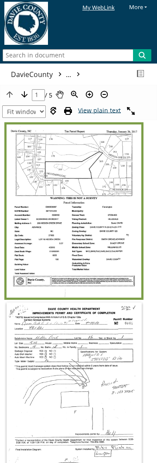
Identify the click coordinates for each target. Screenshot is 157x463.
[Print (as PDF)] (68, 111)
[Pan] (59, 94)
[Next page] (24, 94)
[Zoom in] (89, 94)
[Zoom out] (104, 94)
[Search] (142, 55)
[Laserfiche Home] (37, 23)
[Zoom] (74, 94)
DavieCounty (42, 74)
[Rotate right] (53, 111)
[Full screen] (130, 111)
